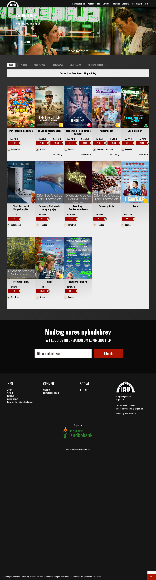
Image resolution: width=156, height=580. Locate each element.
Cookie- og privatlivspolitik (126, 413)
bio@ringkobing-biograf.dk (132, 408)
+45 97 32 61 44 (129, 405)
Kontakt (10, 389)
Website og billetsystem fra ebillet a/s (78, 449)
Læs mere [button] (97, 577)
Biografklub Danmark (121, 3)
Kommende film (94, 3)
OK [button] (151, 577)
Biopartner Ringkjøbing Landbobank (20, 401)
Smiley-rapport (12, 398)
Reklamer (10, 395)
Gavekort (106, 3)
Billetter (25, 42)
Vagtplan (10, 392)
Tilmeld (108, 353)
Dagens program (78, 3)
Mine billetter (137, 3)
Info (146, 3)
